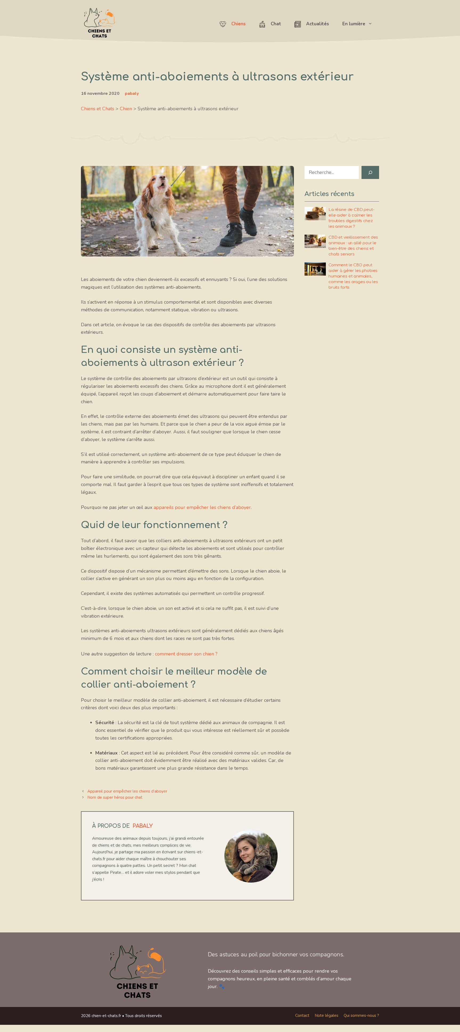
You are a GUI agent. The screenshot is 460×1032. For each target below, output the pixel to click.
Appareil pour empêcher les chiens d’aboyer (127, 791)
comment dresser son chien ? (186, 654)
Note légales (326, 1015)
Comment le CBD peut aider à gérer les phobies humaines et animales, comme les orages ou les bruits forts (353, 276)
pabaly (132, 93)
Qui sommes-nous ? (361, 1015)
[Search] (370, 172)
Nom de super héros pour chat (114, 797)
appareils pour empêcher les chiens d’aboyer (202, 507)
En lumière (353, 24)
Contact (302, 1015)
